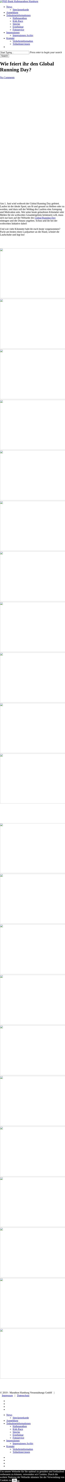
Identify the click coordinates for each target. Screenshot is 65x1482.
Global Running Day (45, 217)
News (9, 1415)
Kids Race (18, 1429)
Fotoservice (18, 1437)
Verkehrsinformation (23, 1449)
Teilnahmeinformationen (18, 1423)
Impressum (7, 1395)
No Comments (7, 77)
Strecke (16, 1432)
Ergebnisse (18, 1435)
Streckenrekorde (21, 1417)
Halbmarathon (20, 1426)
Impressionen (13, 1440)
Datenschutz (23, 1395)
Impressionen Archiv (23, 1443)
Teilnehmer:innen (21, 1452)
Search (4, 56)
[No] (18, 1481)
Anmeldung (12, 1420)
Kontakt (10, 1446)
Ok (14, 1480)
